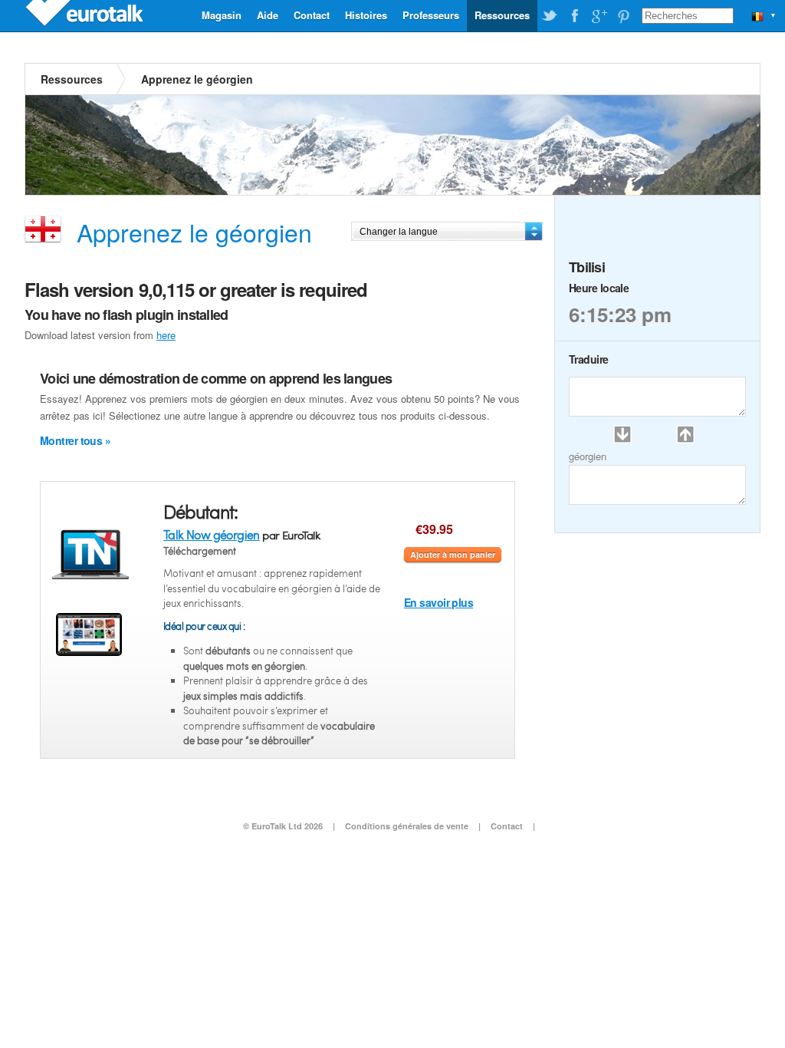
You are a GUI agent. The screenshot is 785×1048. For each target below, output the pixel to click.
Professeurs (430, 15)
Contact (312, 15)
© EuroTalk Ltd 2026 (283, 826)
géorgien (587, 456)
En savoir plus (438, 602)
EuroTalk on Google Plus (598, 16)
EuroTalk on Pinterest (623, 16)
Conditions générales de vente (406, 826)
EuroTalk (86, 15)
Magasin (221, 15)
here (166, 335)
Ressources (502, 15)
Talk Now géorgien (211, 534)
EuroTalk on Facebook (574, 16)
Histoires (366, 15)
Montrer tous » (75, 440)
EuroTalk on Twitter (549, 16)
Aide (267, 15)
